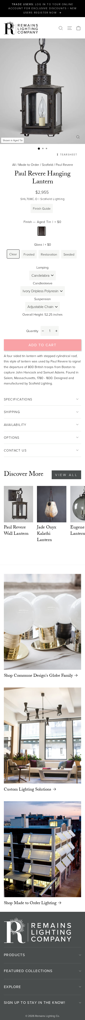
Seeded (68, 254)
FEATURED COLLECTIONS (28, 970)
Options (11, 437)
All (14, 164)
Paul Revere (64, 164)
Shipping (12, 411)
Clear (13, 254)
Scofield (47, 164)
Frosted (29, 254)
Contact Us (15, 450)
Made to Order (28, 164)
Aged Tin (41, 231)
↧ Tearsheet (66, 154)
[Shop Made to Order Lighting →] (42, 849)
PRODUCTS (14, 954)
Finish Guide (42, 208)
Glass (42, 244)
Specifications (18, 399)
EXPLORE (12, 986)
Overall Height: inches (42, 314)
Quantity (32, 330)
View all (66, 474)
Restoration (49, 254)
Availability (15, 424)
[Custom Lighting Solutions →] (42, 735)
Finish (42, 221)
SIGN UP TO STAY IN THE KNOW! (34, 1002)
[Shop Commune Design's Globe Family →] (42, 622)
